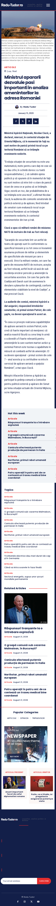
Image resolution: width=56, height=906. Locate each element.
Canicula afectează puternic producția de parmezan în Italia (26, 449)
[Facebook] (16, 121)
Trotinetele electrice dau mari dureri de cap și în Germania (27, 557)
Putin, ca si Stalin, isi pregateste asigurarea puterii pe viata (42, 797)
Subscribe (44, 881)
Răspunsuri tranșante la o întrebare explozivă (29, 424)
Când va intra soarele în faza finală (22, 567)
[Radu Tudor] (17, 107)
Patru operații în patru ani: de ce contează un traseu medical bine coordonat (27, 475)
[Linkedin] (36, 121)
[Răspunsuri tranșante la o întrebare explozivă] (25, 608)
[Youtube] (38, 902)
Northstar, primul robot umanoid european (27, 461)
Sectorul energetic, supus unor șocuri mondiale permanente (23, 578)
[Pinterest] (29, 121)
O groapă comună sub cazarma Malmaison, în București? (26, 436)
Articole (10, 67)
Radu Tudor (29, 107)
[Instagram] (24, 902)
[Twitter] (22, 121)
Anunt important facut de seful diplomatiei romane (14, 794)
